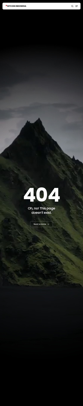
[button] (76, 6)
